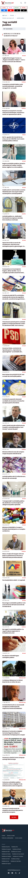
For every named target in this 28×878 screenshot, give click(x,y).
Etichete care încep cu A (8, 18)
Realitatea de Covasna (16, 851)
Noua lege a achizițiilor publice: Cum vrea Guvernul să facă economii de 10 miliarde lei (14, 604)
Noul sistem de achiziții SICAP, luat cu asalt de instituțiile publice (13, 375)
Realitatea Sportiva (6, 846)
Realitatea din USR (6, 851)
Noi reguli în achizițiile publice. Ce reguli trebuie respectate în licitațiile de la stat (13, 631)
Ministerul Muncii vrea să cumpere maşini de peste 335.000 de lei (13, 453)
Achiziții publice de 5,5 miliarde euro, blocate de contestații (14, 477)
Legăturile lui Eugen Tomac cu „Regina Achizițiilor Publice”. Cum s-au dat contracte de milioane (13, 59)
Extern (24, 134)
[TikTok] (24, 10)
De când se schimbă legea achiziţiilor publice (10, 656)
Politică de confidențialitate (7, 838)
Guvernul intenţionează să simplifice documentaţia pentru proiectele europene (12, 810)
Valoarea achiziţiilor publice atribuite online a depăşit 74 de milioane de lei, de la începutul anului (12, 784)
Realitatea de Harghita (6, 856)
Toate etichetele (8, 28)
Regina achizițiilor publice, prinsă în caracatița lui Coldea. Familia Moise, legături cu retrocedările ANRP (13, 166)
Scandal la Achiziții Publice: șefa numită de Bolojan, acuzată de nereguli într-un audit (12, 86)
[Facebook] (4, 10)
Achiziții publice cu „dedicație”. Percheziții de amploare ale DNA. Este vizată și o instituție (12, 218)
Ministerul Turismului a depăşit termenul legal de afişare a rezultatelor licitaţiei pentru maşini (13, 733)
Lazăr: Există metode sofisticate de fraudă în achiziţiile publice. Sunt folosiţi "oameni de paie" (13, 427)
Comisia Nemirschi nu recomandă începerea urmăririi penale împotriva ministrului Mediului (13, 706)
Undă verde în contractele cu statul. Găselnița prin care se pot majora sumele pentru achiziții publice (13, 191)
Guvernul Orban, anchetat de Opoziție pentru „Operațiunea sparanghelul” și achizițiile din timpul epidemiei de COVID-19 (12, 350)
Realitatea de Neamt (17, 849)
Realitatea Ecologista (6, 849)
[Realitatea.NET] (7, 3)
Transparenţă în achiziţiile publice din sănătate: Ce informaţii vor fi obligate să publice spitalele (13, 502)
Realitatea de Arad (6, 858)
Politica (24, 82)
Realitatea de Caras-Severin (18, 854)
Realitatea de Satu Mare (16, 861)
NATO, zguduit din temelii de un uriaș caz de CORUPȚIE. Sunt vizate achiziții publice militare (13, 139)
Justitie (24, 213)
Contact (3, 835)
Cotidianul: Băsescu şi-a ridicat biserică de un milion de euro (12, 681)
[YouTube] (11, 10)
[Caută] (21, 3)
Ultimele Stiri (22, 677)
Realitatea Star (15, 846)
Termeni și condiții (11, 835)
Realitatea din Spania (6, 863)
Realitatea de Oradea (6, 854)
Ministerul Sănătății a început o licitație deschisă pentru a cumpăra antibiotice (13, 529)
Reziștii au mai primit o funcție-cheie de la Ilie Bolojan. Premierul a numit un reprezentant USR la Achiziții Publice (13, 113)
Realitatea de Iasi (5, 861)
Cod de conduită (18, 838)
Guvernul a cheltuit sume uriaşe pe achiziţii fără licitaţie (13, 758)
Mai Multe (14, 817)
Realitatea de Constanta (18, 856)
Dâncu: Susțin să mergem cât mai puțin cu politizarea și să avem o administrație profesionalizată (13, 555)
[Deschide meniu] (25, 3)
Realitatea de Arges (15, 858)
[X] (17, 10)
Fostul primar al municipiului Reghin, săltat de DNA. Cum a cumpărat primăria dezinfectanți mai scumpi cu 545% (13, 271)
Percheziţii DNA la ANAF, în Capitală (13, 580)
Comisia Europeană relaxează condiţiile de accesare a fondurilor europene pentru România (13, 401)
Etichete (12, 15)
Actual (24, 55)
